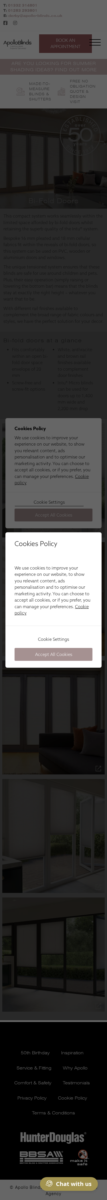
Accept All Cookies (53, 654)
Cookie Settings (53, 639)
